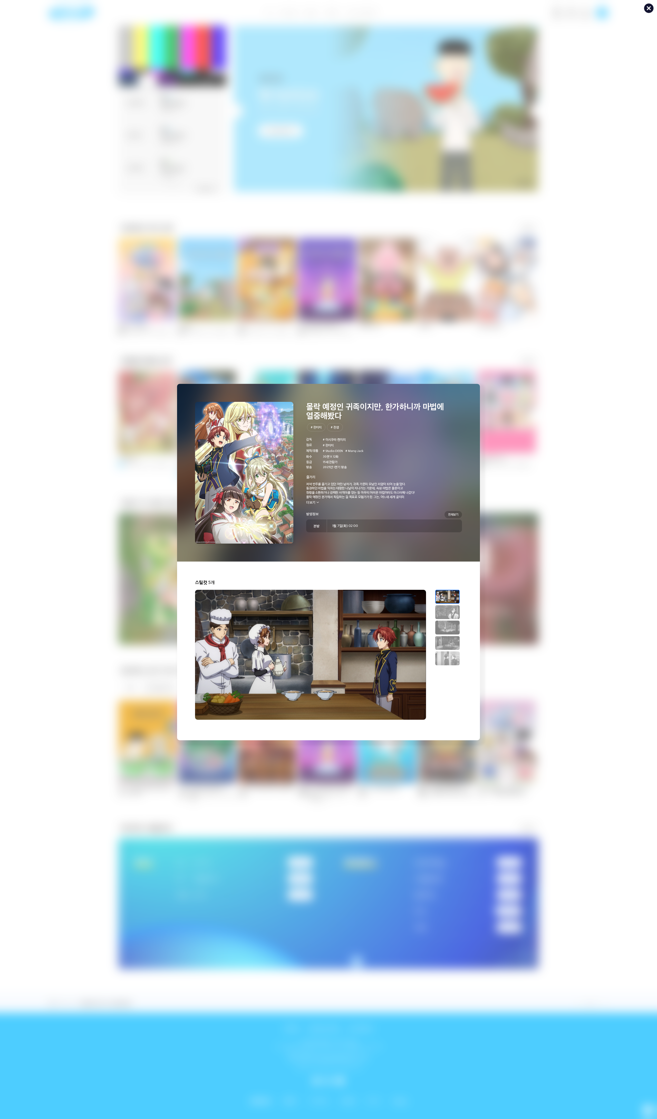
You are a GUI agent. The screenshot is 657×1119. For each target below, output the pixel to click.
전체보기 (453, 514)
